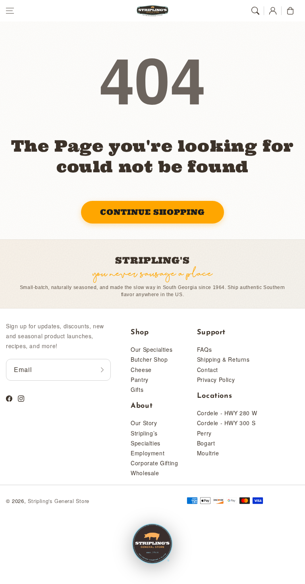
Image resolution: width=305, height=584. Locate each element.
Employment (147, 453)
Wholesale (145, 473)
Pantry (140, 380)
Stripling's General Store (58, 501)
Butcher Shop (149, 359)
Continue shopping (152, 212)
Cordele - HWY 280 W (227, 413)
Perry (204, 433)
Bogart (206, 443)
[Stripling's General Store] (152, 544)
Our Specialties (151, 349)
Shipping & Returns (223, 359)
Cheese (141, 370)
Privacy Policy (216, 380)
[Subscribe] (102, 370)
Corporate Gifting (154, 463)
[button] (10, 10)
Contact (207, 370)
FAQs (204, 349)
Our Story (144, 423)
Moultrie (208, 453)
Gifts (137, 389)
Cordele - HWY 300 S (226, 423)
